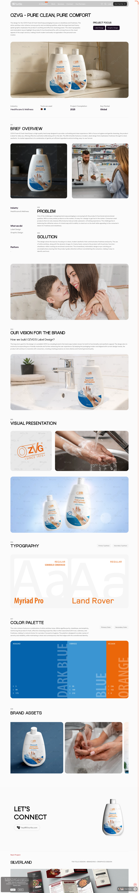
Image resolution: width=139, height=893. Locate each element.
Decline (21, 889)
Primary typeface (103, 545)
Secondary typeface (120, 545)
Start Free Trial (119, 4)
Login (110, 4)
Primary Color (106, 627)
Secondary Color (121, 627)
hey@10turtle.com (29, 827)
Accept (13, 889)
